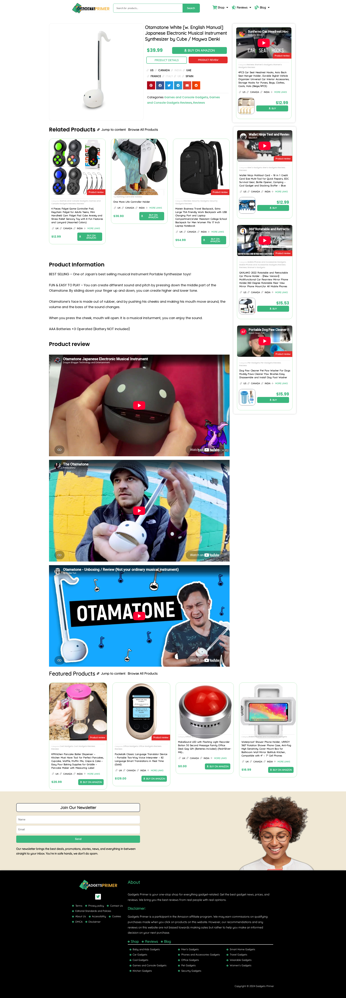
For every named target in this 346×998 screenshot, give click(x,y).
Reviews (242, 7)
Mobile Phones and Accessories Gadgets (267, 262)
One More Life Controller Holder (131, 201)
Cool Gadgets (128, 191)
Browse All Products (143, 129)
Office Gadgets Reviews (150, 746)
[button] (151, 85)
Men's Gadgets (255, 167)
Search (191, 8)
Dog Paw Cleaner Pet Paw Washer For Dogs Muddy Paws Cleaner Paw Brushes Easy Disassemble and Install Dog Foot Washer (264, 374)
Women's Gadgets (263, 64)
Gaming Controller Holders (129, 196)
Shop (221, 7)
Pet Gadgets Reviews (271, 362)
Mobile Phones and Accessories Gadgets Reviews (262, 264)
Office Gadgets (130, 746)
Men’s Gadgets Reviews (274, 167)
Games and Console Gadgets (186, 97)
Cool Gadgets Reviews (84, 746)
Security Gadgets (200, 201)
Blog (263, 7)
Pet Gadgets (254, 362)
